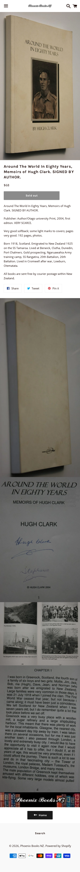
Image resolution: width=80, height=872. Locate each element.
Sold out (32, 195)
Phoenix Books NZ (32, 846)
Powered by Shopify (58, 846)
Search (40, 833)
